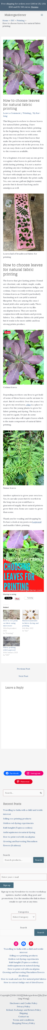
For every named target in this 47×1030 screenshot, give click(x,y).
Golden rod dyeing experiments (18, 823)
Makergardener (15, 14)
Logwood (36, 522)
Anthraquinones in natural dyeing (19, 832)
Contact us (23, 1016)
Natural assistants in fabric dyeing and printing (30, 623)
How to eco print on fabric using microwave (10, 623)
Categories (23, 912)
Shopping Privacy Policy (23, 1023)
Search (6, 855)
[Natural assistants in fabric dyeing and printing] (30, 614)
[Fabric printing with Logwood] (11, 641)
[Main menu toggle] (41, 15)
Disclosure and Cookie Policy (23, 1003)
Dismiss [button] (34, 7)
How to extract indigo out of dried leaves (23, 982)
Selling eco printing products (17, 818)
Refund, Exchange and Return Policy (23, 1010)
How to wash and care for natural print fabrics (23, 979)
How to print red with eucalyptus (19, 837)
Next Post (23, 676)
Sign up (6, 885)
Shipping (23, 1013)
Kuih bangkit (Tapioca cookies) (17, 827)
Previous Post (23, 669)
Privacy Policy (23, 1006)
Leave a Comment (12, 113)
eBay (28, 404)
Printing (27, 113)
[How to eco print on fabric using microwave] (11, 614)
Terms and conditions (23, 1020)
